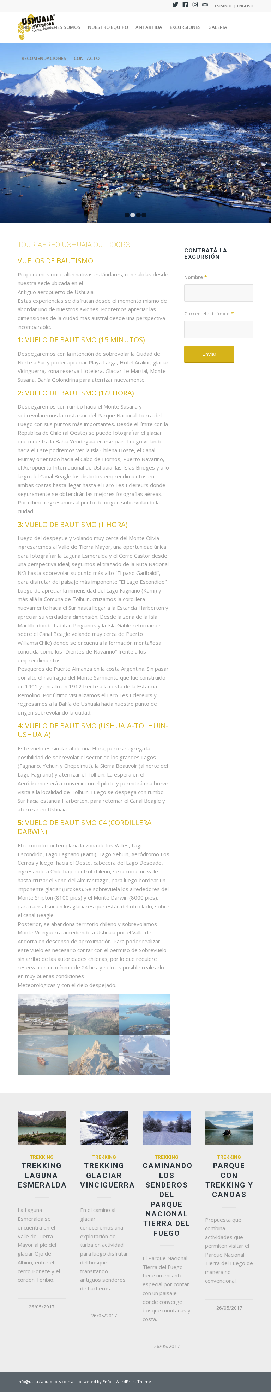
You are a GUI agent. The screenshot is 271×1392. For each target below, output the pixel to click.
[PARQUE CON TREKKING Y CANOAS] (229, 1128)
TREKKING (42, 1157)
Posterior (265, 133)
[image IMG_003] (93, 1014)
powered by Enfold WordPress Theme (115, 1381)
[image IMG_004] (145, 1014)
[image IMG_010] (43, 1014)
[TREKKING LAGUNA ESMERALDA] (42, 1128)
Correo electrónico (209, 313)
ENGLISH (245, 5)
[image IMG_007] (93, 1055)
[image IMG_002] (145, 1055)
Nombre (195, 277)
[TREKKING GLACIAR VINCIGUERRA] (104, 1128)
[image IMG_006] (43, 1055)
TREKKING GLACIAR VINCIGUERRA (107, 1175)
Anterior (6, 133)
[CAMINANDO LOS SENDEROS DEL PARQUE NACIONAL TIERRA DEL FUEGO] (167, 1128)
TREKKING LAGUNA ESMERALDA (42, 1175)
